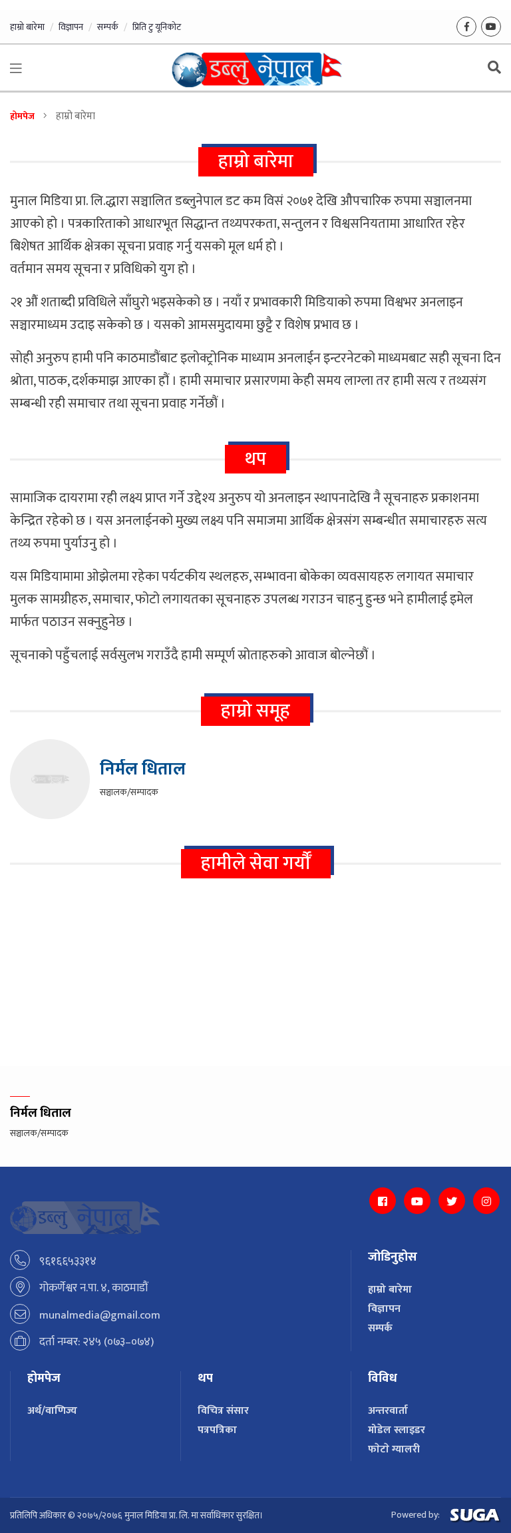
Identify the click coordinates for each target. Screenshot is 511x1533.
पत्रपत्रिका (217, 1430)
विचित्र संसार (223, 1411)
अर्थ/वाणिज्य (52, 1411)
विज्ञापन (71, 27)
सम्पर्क (107, 27)
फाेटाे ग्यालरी (394, 1449)
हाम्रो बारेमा (27, 27)
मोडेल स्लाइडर (396, 1430)
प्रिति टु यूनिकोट (156, 27)
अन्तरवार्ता (388, 1411)
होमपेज (22, 116)
